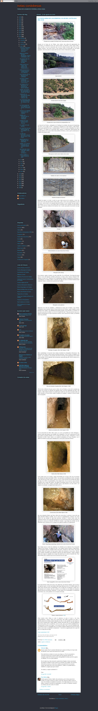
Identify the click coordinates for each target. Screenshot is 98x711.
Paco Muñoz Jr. (22, 195)
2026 (20, 17)
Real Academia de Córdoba (23, 302)
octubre (22, 42)
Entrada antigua (75, 694)
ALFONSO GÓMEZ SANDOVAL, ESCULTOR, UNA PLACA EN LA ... (24, 80)
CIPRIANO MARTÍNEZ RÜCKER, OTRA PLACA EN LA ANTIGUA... (25, 49)
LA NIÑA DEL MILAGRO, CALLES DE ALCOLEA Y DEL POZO (25, 135)
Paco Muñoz (44, 677)
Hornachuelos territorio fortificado (26, 331)
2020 (20, 28)
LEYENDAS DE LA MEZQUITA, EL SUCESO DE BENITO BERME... (25, 86)
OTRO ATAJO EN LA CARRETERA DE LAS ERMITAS (24, 71)
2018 (20, 32)
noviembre (22, 40)
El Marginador (22, 347)
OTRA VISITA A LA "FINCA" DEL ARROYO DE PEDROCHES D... (24, 66)
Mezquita (19, 250)
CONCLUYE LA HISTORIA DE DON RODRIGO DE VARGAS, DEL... (25, 96)
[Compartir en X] (62, 640)
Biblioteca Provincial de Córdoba (24, 276)
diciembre (22, 38)
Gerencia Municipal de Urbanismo (24, 284)
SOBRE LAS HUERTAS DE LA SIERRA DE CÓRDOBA (24, 117)
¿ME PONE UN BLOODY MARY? (26, 336)
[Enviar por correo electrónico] (59, 640)
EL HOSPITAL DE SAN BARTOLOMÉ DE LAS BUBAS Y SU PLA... (25, 130)
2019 (20, 30)
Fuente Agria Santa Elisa (23, 236)
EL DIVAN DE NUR (23, 340)
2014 (20, 175)
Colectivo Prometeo (23, 319)
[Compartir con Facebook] (64, 640)
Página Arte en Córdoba (22, 294)
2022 (20, 24)
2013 (20, 177)
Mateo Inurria (20, 248)
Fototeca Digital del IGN (22, 282)
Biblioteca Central (21, 274)
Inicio (60, 694)
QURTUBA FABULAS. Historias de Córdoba (24, 366)
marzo (21, 167)
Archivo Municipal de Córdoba (24, 270)
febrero (22, 169)
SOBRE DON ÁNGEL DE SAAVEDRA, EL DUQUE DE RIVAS (25, 91)
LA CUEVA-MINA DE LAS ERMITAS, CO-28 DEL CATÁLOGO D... (25, 107)
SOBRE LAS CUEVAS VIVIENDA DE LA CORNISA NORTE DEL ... (25, 145)
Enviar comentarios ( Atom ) (62, 698)
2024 (20, 21)
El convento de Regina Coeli (25, 315)
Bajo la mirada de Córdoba (25, 313)
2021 (20, 26)
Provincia (19, 254)
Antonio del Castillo (21, 225)
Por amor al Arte (23, 362)
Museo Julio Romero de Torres (24, 291)
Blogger (56, 708)
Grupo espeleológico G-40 (43, 632)
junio (21, 161)
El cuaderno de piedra (24, 335)
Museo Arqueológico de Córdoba (24, 287)
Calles (18, 229)
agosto (22, 46)
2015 (20, 173)
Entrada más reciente (43, 694)
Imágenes (19, 241)
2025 (20, 19)
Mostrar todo (31, 372)
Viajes (18, 257)
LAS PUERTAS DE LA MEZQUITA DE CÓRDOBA (25, 75)
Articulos (19, 227)
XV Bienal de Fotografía (22, 259)
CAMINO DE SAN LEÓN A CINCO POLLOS (24, 122)
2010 (20, 183)
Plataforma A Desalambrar (23, 299)
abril (21, 165)
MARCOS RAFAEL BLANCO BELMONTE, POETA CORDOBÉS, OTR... (25, 55)
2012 (20, 179)
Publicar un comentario (45, 689)
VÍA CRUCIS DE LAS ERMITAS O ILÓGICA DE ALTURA (24, 60)
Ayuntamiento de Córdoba (23, 272)
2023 (20, 22)
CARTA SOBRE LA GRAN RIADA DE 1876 (24, 156)
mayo (21, 163)
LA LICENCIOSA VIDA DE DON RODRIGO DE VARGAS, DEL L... (25, 101)
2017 (20, 34)
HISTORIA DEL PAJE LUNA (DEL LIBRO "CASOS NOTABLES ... (25, 151)
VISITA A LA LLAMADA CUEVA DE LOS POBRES (25, 112)
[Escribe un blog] (61, 640)
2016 (20, 36)
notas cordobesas (29, 5)
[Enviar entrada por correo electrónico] (55, 639)
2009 (20, 185)
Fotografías (20, 234)
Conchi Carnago (23, 325)
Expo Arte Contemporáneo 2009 (24, 232)
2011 (20, 181)
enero (21, 171)
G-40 (64, 615)
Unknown (43, 648)
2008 (20, 187)
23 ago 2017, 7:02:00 (45, 686)
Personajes (20, 252)
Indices (19, 243)
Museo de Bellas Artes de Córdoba (25, 289)
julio (21, 159)
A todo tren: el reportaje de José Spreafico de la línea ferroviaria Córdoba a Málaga (25, 349)
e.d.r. (20, 329)
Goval (18, 239)
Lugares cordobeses (45, 641)
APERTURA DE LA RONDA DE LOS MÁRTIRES (24, 140)
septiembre (22, 44)
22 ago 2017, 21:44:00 (46, 674)
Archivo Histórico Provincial (23, 267)
